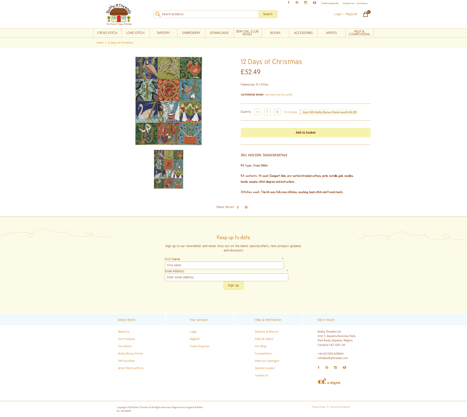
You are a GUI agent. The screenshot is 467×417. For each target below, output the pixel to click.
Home (99, 42)
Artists (331, 33)
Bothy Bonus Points (130, 353)
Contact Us (261, 375)
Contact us (348, 3)
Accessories (303, 33)
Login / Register (346, 14)
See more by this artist (278, 94)
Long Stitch (135, 33)
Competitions (263, 353)
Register (195, 339)
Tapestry (163, 33)
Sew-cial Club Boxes (247, 33)
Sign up (233, 285)
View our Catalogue (267, 360)
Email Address (226, 271)
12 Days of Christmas (120, 42)
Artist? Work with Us (130, 368)
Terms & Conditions (340, 406)
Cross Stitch (107, 33)
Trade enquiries (330, 3)
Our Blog (260, 346)
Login (193, 331)
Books (276, 33)
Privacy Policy (319, 406)
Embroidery (191, 33)
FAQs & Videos (264, 339)
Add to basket (306, 132)
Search (268, 14)
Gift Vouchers (126, 360)
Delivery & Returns (266, 331)
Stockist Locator (265, 368)
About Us (124, 331)
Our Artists (125, 346)
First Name (224, 259)
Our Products (126, 339)
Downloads (219, 33)
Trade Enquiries (199, 346)
